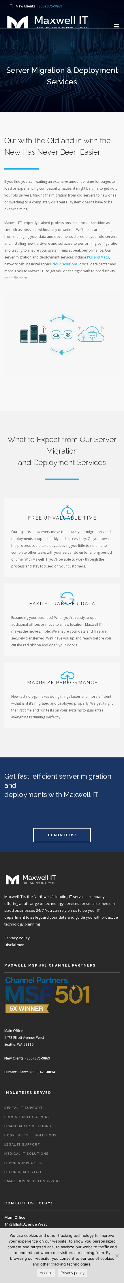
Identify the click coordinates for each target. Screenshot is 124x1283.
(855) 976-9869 (49, 6)
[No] (117, 1256)
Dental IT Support (23, 1108)
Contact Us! (62, 835)
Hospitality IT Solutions (30, 1135)
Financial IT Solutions (27, 1126)
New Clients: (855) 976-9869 (27, 1058)
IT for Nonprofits (23, 1163)
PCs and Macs (98, 257)
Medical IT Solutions (26, 1154)
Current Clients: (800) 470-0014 (29, 1072)
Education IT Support (27, 1117)
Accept (46, 1273)
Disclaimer (14, 944)
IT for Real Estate (23, 1172)
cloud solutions (65, 264)
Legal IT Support (22, 1144)
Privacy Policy (17, 937)
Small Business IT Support (32, 1181)
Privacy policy (72, 1273)
